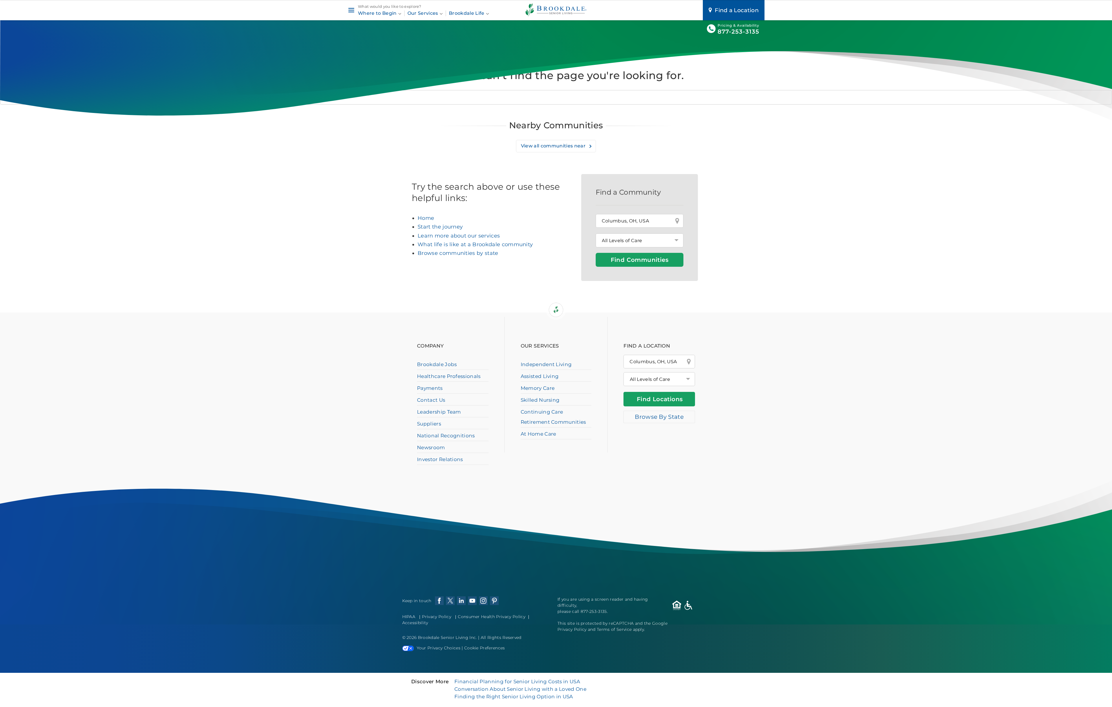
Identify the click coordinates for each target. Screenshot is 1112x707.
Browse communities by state (458, 253)
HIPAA (409, 616)
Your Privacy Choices (438, 648)
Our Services (423, 13)
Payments (430, 388)
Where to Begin (378, 13)
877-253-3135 (738, 31)
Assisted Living (540, 376)
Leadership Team (439, 412)
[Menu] (351, 10)
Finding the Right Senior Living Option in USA (513, 696)
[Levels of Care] (639, 240)
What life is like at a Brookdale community (475, 244)
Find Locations (660, 399)
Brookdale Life (467, 13)
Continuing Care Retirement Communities (553, 417)
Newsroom (431, 447)
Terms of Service (614, 629)
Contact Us (431, 400)
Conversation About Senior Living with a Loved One (520, 689)
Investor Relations (440, 459)
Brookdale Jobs (437, 364)
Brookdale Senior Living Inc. (448, 637)
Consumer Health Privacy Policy (491, 616)
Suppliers (429, 424)
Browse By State (659, 416)
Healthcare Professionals (449, 376)
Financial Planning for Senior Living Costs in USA (517, 681)
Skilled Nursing (540, 400)
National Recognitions (446, 436)
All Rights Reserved (501, 637)
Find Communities (639, 259)
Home (426, 218)
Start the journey (440, 227)
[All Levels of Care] (659, 379)
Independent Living (546, 364)
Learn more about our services (459, 236)
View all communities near (554, 146)
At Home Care (538, 434)
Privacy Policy (436, 616)
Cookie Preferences (484, 648)
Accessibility (415, 622)
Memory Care (538, 388)
